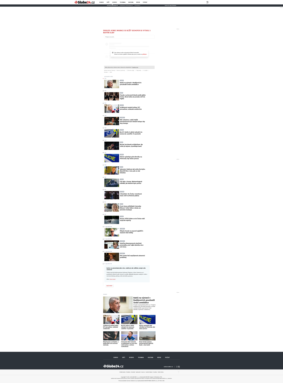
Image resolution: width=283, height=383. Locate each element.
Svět (108, 2)
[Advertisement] (168, 52)
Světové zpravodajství (112, 5)
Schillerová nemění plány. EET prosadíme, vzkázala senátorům (131, 108)
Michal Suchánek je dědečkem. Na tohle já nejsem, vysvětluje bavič (131, 145)
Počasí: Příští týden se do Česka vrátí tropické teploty (132, 219)
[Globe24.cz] (84, 2)
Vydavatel (138, 372)
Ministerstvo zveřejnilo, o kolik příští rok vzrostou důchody (111, 343)
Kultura (130, 2)
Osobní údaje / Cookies (151, 372)
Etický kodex (123, 372)
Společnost (137, 5)
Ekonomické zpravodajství (126, 5)
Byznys (114, 2)
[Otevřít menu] (207, 2)
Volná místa (160, 372)
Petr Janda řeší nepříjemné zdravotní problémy (132, 256)
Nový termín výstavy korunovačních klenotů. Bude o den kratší (146, 343)
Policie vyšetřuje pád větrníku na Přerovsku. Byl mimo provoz (131, 157)
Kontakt (133, 372)
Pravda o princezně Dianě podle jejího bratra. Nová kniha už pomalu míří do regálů (133, 96)
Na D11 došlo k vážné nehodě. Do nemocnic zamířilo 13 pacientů (131, 133)
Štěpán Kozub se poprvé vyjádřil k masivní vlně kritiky (131, 232)
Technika (122, 2)
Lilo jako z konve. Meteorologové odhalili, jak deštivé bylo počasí (131, 182)
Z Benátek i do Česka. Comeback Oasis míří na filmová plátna (131, 195)
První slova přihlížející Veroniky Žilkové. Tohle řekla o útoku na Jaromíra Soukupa (130, 208)
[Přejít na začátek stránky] (178, 372)
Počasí (145, 2)
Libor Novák (112, 279)
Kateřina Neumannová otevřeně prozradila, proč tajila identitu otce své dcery (131, 245)
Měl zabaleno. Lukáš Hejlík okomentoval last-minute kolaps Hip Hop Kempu (132, 121)
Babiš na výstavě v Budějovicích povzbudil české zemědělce (130, 83)
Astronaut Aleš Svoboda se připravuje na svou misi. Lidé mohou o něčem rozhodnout (129, 344)
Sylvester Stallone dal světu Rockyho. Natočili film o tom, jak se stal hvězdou (132, 171)
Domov (101, 2)
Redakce (128, 372)
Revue (138, 2)
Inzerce (143, 372)
